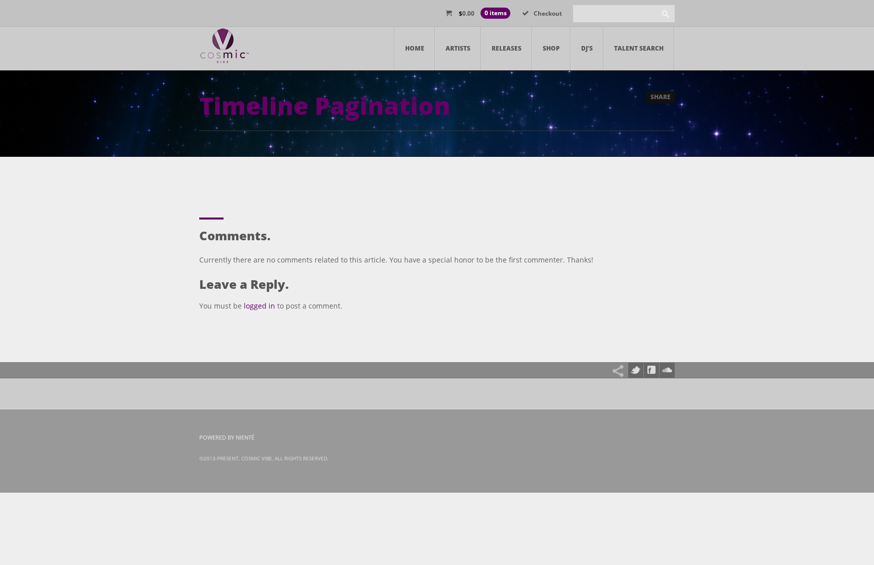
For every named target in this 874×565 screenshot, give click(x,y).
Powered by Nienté (226, 437)
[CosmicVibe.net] (224, 48)
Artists (458, 48)
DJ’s (587, 48)
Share (660, 97)
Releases (506, 48)
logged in (259, 306)
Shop (551, 48)
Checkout (548, 13)
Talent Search (639, 48)
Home (414, 48)
